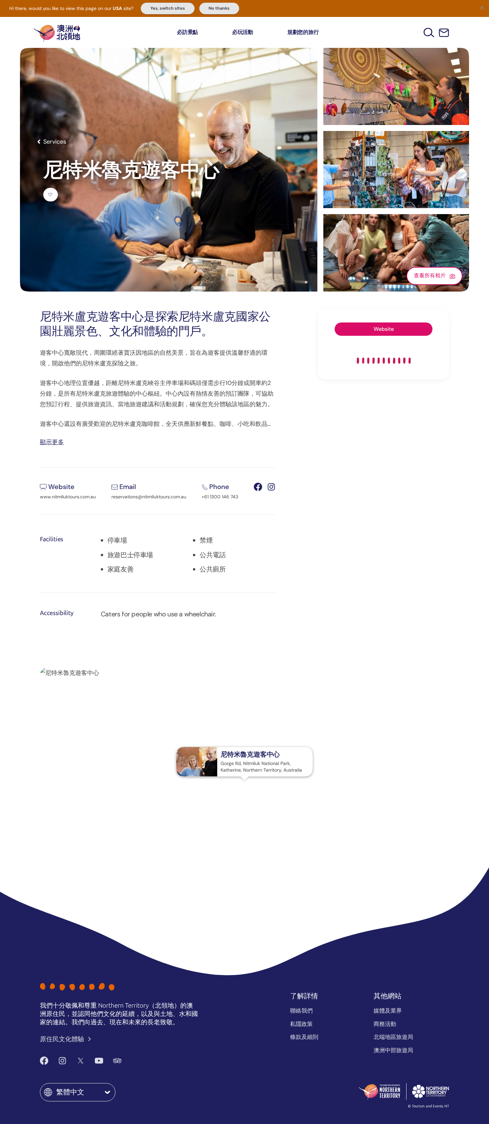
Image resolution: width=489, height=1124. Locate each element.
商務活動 (385, 1024)
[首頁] (57, 32)
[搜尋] (428, 32)
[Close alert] (481, 7)
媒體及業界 (388, 1010)
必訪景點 (187, 32)
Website (384, 328)
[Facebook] (44, 1061)
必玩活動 (242, 32)
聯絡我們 (301, 1010)
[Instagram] (62, 1061)
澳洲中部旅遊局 (393, 1050)
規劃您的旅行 (303, 32)
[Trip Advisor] (117, 1061)
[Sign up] (444, 33)
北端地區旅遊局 (393, 1037)
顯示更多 (52, 441)
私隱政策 (301, 1024)
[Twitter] (81, 1061)
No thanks (219, 8)
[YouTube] (99, 1061)
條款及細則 (304, 1037)
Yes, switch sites (167, 8)
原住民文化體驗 (62, 1039)
